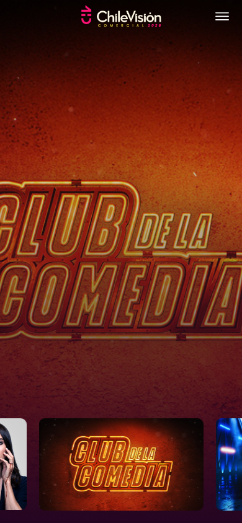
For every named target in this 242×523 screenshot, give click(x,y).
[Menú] (222, 16)
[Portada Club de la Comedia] (121, 261)
